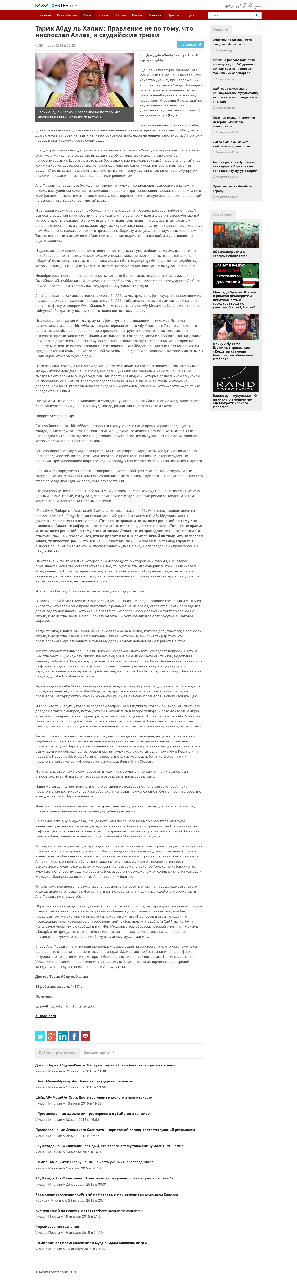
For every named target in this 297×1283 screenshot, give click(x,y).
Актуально (222, 214)
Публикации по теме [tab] (58, 1052)
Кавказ (137, 15)
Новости (221, 29)
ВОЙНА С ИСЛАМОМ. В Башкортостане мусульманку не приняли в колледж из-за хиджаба (235, 98)
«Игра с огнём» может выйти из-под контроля (231, 147)
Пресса (173, 15)
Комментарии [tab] (99, 1052)
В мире (103, 15)
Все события (67, 15)
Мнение (155, 15)
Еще (188, 15)
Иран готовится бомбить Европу (232, 191)
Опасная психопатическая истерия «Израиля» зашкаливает (234, 124)
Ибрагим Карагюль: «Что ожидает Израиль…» (232, 45)
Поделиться (188, 45)
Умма (87, 15)
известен (81, 936)
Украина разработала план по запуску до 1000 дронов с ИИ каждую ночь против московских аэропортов (234, 69)
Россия (120, 15)
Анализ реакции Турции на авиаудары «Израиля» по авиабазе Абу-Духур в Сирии (235, 169)
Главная (44, 15)
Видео (174, 115)
